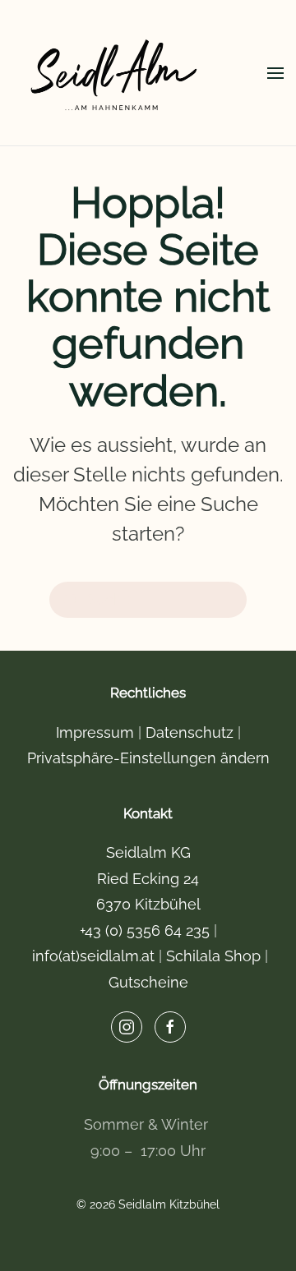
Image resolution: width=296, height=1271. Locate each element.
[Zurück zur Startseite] (115, 72)
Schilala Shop (215, 956)
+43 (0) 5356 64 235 (147, 930)
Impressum (95, 732)
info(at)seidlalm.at (95, 956)
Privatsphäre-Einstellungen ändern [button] (148, 758)
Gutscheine (148, 982)
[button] (275, 72)
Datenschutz (190, 732)
